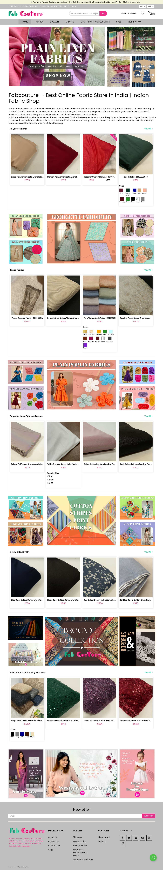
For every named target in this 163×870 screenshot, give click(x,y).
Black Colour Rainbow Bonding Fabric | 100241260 (141, 464)
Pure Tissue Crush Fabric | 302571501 (100, 318)
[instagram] (142, 837)
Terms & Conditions (83, 859)
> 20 (51, 483)
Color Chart (54, 845)
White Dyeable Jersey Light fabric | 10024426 (67, 464)
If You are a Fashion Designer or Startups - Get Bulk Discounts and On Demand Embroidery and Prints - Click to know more (67, 2)
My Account (104, 837)
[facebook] (122, 837)
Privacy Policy (80, 845)
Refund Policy (79, 841)
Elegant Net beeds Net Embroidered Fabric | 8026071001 (35, 720)
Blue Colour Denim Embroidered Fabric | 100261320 (106, 600)
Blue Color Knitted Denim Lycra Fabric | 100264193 (33, 600)
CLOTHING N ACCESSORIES (95, 21)
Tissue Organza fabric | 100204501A (27, 318)
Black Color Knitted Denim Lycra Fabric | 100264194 (69, 600)
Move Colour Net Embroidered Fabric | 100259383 (105, 720)
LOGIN (123, 13)
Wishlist (101, 841)
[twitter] (129, 837)
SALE (118, 21)
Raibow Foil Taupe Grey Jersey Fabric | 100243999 (33, 464)
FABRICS (39, 21)
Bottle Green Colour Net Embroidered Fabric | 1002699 (71, 720)
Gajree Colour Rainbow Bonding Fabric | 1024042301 (106, 464)
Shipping (77, 837)
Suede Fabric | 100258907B (136, 177)
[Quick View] (33, 171)
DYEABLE (54, 21)
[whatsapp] (123, 843)
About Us (52, 837)
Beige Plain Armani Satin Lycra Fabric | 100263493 (33, 177)
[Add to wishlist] (27, 171)
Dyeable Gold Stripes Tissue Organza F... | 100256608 (70, 318)
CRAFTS (70, 21)
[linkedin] (135, 837)
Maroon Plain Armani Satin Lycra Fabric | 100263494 (70, 177)
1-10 (50, 476)
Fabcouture (23, 867)
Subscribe (149, 815)
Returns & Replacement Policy (80, 852)
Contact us (53, 841)
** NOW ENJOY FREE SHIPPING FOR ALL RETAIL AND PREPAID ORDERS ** (43, 6)
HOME (25, 21)
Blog (50, 849)
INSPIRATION (134, 21)
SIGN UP (133, 13)
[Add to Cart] (21, 171)
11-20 (51, 479)
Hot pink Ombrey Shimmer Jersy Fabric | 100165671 (106, 177)
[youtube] (149, 837)
